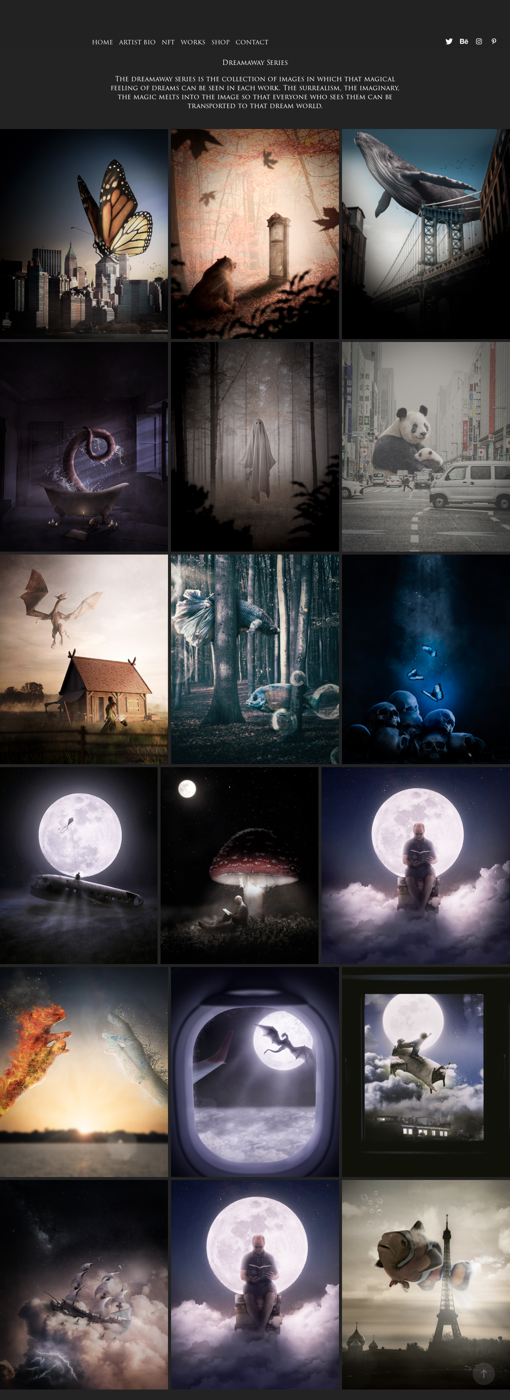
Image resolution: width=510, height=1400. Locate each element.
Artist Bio (137, 42)
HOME (102, 42)
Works (193, 42)
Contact (252, 42)
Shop (220, 42)
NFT (168, 42)
